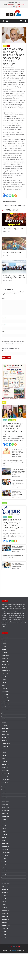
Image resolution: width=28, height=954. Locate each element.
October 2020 (5, 849)
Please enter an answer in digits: (10, 348)
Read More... (5, 626)
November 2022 (5, 773)
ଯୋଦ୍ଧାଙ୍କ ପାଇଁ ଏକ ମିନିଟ (9, 201)
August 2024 (5, 710)
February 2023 (5, 764)
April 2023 (4, 758)
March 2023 (4, 761)
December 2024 (5, 697)
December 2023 (5, 734)
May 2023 (4, 755)
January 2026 (5, 658)
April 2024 (4, 722)
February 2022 (5, 801)
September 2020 (6, 852)
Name (4, 318)
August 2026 (5, 637)
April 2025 (4, 685)
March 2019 (4, 907)
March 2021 (4, 834)
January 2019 (5, 913)
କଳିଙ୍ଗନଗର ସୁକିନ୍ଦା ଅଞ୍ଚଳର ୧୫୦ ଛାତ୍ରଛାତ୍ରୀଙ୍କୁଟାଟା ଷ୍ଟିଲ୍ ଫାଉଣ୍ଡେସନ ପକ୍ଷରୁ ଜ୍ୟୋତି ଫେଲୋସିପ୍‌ (18, 472)
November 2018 (5, 919)
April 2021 (4, 831)
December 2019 (5, 880)
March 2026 (4, 652)
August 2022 (5, 782)
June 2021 (4, 825)
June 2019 (4, 898)
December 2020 (5, 843)
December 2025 (5, 661)
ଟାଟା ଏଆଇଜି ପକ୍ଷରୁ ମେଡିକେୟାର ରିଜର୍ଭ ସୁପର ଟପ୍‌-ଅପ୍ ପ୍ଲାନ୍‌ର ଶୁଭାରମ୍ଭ (18, 564)
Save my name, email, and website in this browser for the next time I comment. (13, 343)
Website (4, 332)
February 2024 (5, 728)
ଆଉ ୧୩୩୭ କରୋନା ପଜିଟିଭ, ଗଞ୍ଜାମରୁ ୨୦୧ (15, 205)
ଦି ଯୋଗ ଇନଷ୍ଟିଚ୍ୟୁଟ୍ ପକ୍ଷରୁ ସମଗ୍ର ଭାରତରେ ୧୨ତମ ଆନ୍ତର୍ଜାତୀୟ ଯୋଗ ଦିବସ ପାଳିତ (18, 547)
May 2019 (4, 901)
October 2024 (5, 704)
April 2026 (4, 649)
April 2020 (4, 868)
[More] (15, 195)
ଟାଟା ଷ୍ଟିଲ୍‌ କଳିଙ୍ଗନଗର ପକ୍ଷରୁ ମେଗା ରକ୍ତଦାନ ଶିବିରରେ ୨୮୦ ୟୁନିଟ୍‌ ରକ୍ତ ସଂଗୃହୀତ (13, 556)
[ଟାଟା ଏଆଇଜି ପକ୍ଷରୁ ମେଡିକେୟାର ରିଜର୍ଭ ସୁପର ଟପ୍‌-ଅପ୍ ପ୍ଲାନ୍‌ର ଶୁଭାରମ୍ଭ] (6, 566)
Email (3, 325)
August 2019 (5, 892)
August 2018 (5, 928)
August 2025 (5, 673)
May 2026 (4, 646)
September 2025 (6, 670)
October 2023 (5, 740)
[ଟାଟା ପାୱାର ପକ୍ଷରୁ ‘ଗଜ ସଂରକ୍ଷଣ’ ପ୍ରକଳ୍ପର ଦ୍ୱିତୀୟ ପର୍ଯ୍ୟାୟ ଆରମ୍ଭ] (14, 261)
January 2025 (5, 694)
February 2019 (5, 910)
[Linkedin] (10, 195)
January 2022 (5, 804)
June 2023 (4, 752)
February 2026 (5, 655)
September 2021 (6, 816)
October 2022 (5, 776)
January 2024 (5, 731)
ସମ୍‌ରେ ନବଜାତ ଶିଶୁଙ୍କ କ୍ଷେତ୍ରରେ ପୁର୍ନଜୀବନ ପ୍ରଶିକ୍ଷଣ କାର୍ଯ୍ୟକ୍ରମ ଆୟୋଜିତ (17, 493)
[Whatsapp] (13, 195)
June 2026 (4, 643)
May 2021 (4, 828)
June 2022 (4, 789)
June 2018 (4, 934)
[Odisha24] (3, 21)
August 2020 (5, 855)
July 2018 (4, 931)
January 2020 (5, 877)
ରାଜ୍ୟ (9, 45)
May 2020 (4, 864)
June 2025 (4, 679)
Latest (5, 45)
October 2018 (5, 922)
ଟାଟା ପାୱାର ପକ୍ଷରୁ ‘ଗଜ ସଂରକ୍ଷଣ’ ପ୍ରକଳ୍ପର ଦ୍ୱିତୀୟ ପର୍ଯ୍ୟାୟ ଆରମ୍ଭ (14, 277)
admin (13, 67)
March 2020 (4, 871)
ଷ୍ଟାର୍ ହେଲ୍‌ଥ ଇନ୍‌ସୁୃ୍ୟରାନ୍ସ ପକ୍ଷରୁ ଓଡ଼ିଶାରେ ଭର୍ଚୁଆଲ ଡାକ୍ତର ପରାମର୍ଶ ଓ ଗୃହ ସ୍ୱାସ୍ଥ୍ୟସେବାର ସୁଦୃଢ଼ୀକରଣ (13, 524)
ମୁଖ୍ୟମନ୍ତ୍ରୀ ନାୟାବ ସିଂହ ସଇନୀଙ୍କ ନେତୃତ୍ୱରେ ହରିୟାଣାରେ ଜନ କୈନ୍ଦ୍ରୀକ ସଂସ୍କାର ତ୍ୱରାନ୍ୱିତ (17, 452)
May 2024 (4, 719)
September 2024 (6, 707)
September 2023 (6, 743)
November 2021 (5, 810)
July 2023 (4, 749)
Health (10, 420)
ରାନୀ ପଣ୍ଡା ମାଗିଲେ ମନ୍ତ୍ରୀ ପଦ (12, 252)
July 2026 (4, 640)
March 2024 (4, 725)
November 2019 (5, 883)
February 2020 (5, 874)
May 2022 (4, 792)
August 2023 (5, 746)
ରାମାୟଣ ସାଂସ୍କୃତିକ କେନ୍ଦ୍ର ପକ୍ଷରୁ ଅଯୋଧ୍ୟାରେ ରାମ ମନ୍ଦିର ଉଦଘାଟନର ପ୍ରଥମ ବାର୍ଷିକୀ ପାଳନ (17, 483)
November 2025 (5, 664)
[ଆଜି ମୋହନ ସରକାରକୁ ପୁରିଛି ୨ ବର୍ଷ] (14, 214)
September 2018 (6, 925)
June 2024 (4, 716)
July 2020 (4, 858)
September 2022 (6, 779)
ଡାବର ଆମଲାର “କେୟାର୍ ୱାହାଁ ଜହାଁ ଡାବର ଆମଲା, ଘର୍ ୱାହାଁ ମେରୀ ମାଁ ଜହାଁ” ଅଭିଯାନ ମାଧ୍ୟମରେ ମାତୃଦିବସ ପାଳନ (13, 427)
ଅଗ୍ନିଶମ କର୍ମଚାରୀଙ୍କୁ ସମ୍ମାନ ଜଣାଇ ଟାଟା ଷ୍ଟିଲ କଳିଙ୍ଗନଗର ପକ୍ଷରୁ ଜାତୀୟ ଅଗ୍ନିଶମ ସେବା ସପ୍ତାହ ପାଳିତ (13, 462)
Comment (5, 298)
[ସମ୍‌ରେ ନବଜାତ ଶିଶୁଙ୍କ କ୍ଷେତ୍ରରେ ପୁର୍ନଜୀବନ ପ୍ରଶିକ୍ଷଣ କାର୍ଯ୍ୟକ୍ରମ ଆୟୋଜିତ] (6, 495)
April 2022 (4, 795)
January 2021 (5, 840)
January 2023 (5, 767)
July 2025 (4, 676)
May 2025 (4, 682)
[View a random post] (24, 21)
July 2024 (4, 713)
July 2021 (4, 822)
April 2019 (4, 904)
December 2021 (5, 807)
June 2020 (4, 861)
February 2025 (5, 691)
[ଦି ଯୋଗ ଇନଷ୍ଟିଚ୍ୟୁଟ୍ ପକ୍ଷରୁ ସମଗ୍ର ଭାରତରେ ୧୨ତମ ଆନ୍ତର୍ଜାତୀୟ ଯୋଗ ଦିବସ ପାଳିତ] (6, 549)
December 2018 (5, 916)
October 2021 (5, 813)
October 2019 (5, 886)
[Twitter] (7, 195)
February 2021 (5, 837)
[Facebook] (4, 195)
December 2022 (5, 770)
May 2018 (4, 937)
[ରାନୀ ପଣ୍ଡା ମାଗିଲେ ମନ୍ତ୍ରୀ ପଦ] (14, 238)
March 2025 (4, 688)
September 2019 (6, 889)
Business (5, 420)
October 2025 (5, 667)
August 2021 (5, 819)
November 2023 (5, 737)
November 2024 (5, 700)
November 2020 (5, 846)
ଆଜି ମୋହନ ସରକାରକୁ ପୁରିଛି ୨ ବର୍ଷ (13, 229)
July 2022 (4, 786)
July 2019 (4, 895)
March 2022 (4, 798)
